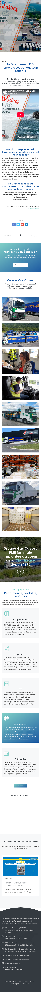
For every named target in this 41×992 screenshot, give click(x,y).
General (20, 220)
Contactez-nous (20, 265)
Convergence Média (32, 208)
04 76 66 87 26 (24, 955)
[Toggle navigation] (37, 3)
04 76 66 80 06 (24, 959)
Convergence (15, 984)
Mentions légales (10, 981)
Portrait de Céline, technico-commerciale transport (16, 884)
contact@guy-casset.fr (12, 963)
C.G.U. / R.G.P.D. (23, 981)
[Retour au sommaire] (20, 235)
